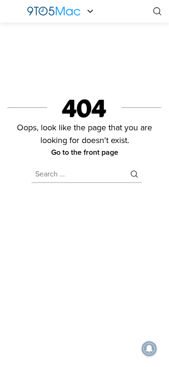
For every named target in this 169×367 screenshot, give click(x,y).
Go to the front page (84, 152)
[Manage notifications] (149, 348)
